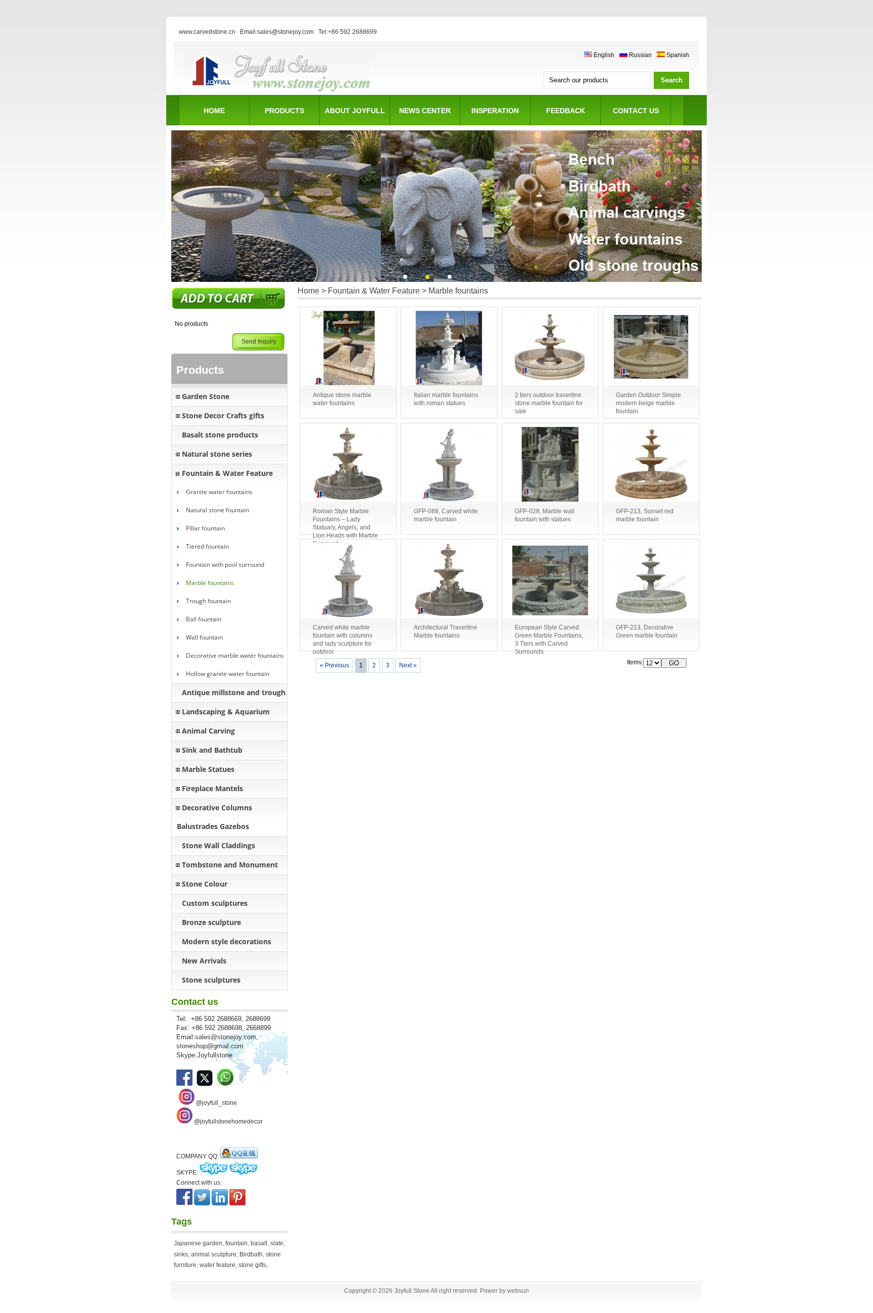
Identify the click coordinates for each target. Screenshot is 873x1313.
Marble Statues (208, 769)
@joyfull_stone (216, 1102)
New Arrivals (204, 960)
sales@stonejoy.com (225, 1037)
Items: (635, 662)
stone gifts (252, 1265)
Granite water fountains (219, 492)
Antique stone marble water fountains (342, 399)
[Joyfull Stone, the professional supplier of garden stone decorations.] (205, 1084)
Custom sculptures (215, 903)
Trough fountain (208, 601)
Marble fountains (210, 582)
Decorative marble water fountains (235, 655)
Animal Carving (208, 731)
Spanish (677, 55)
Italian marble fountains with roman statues (446, 399)
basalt (259, 1243)
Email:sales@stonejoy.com (277, 31)
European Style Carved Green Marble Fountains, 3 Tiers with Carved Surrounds (549, 639)
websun (518, 1290)
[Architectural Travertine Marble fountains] (449, 581)
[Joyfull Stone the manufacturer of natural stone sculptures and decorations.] (184, 1084)
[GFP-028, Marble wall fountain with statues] (550, 464)
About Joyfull (355, 111)
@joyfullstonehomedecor (228, 1121)
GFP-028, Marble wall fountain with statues (544, 515)
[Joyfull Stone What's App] (225, 1084)
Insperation (495, 111)
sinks (181, 1254)
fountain (236, 1243)
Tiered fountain (207, 546)
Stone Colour (204, 884)
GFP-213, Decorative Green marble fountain (646, 631)
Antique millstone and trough (233, 692)
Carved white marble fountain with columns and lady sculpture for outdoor (342, 639)
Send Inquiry (258, 341)
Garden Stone (205, 396)
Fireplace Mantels (212, 788)
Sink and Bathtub (212, 750)
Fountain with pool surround (225, 564)
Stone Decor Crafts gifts (223, 415)
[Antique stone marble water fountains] (348, 348)
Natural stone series (217, 454)
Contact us (636, 111)
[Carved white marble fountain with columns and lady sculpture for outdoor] (348, 581)
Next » (408, 665)
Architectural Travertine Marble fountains (445, 631)
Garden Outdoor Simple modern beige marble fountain (648, 403)
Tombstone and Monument (230, 864)
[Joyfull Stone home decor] (184, 1121)
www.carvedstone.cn (207, 31)
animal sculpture (213, 1254)
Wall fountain (204, 637)
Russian (639, 55)
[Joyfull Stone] (277, 93)
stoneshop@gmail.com (210, 1046)
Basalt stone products (220, 435)
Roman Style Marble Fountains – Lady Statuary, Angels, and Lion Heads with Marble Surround (345, 527)
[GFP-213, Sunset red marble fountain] (651, 464)
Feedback (565, 111)
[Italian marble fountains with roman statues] (449, 348)
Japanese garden (198, 1243)
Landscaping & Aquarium (226, 711)
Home (214, 111)
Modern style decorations (226, 941)
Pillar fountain (205, 528)
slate (276, 1243)
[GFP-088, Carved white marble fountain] (449, 464)
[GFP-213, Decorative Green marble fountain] (651, 581)
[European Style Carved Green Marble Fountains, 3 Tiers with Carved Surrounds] (550, 581)
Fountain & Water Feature (227, 473)
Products (284, 111)
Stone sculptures (211, 980)
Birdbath (251, 1254)
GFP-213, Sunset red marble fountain (644, 515)
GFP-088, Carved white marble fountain (446, 515)
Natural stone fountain (217, 510)
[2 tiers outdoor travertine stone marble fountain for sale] (550, 348)
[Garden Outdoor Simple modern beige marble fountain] (651, 348)
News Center (425, 111)
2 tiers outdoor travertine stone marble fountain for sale (549, 403)
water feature (217, 1265)
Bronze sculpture (211, 922)
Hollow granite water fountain (227, 673)
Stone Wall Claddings (218, 845)
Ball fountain (203, 619)
